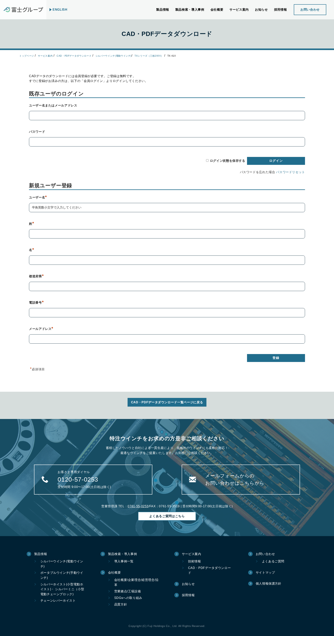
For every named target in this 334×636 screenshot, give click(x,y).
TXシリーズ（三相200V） (149, 55)
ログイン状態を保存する (227, 160)
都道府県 (36, 276)
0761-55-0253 (138, 506)
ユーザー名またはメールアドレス (53, 105)
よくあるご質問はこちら (167, 516)
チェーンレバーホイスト (58, 600)
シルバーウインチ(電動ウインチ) (113, 55)
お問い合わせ (310, 9)
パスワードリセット (290, 172)
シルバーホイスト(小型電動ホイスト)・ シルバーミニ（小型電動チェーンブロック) (62, 589)
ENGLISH (60, 9)
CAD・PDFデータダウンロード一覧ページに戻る (167, 402)
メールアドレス (41, 328)
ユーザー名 (38, 197)
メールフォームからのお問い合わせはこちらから (234, 479)
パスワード (37, 131)
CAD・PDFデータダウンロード (74, 55)
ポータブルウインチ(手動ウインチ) (61, 575)
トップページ (26, 55)
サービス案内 (45, 55)
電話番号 (36, 302)
